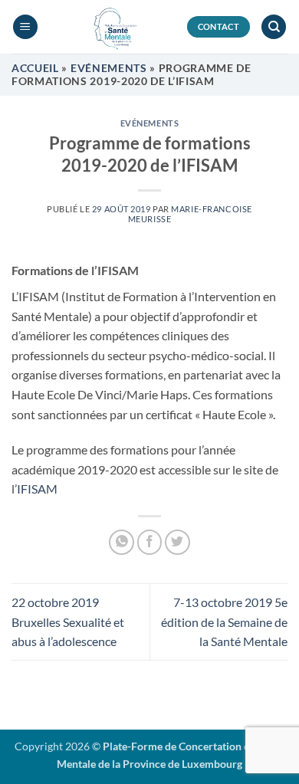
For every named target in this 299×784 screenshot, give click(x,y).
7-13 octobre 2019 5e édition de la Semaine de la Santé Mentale (224, 621)
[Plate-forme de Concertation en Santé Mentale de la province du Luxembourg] (112, 27)
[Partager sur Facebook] (150, 542)
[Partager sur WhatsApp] (121, 542)
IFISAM (37, 488)
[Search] (273, 27)
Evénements (109, 68)
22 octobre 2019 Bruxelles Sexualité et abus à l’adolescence (68, 621)
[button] (25, 27)
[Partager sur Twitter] (177, 542)
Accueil (35, 68)
